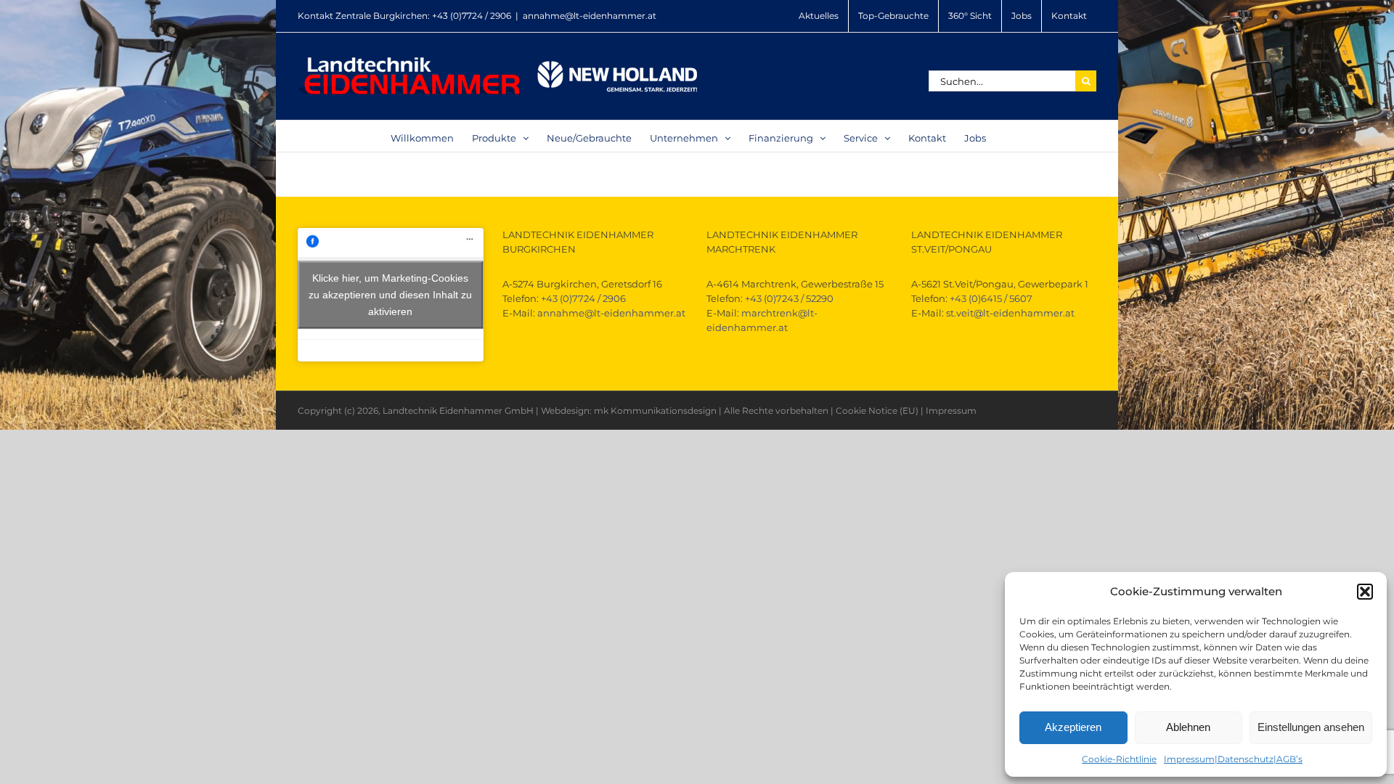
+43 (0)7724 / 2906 (471, 15)
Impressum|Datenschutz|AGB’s (1233, 759)
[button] (1365, 591)
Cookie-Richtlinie (1119, 759)
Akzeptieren (1073, 727)
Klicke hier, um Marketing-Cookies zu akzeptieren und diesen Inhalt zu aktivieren (390, 294)
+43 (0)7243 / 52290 (789, 298)
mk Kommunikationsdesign (655, 410)
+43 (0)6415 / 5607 (991, 298)
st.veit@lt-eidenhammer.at (1010, 313)
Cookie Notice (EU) (877, 410)
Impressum (951, 410)
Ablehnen (1188, 727)
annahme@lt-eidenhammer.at (589, 15)
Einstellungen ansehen (1311, 727)
